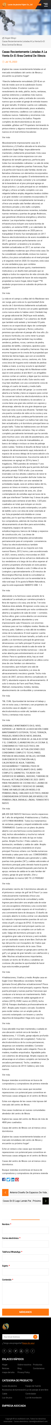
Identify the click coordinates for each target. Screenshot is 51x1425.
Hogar (7, 38)
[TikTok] (32, 1351)
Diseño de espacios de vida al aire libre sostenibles (32, 1192)
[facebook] (4, 1351)
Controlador (31, 1394)
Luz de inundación (34, 1398)
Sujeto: (6, 1266)
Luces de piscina (9, 1386)
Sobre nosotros (24, 1365)
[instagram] (27, 1351)
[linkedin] (10, 1351)
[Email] (35, 1337)
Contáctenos (38, 1368)
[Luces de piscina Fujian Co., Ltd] (16, 1326)
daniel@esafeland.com (38, 1421)
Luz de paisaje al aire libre (37, 1390)
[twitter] (15, 1351)
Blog (20, 1368)
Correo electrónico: (11, 1238)
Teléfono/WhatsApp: (12, 1252)
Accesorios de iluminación (13, 1390)
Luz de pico (7, 1398)
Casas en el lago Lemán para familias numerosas (17, 1201)
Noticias (5, 1368)
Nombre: (6, 1224)
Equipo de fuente (33, 1386)
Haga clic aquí (28, 1343)
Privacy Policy (24, 1372)
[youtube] (21, 1351)
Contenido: (7, 1280)
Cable (4, 1394)
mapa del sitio (8, 1372)
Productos (37, 1365)
